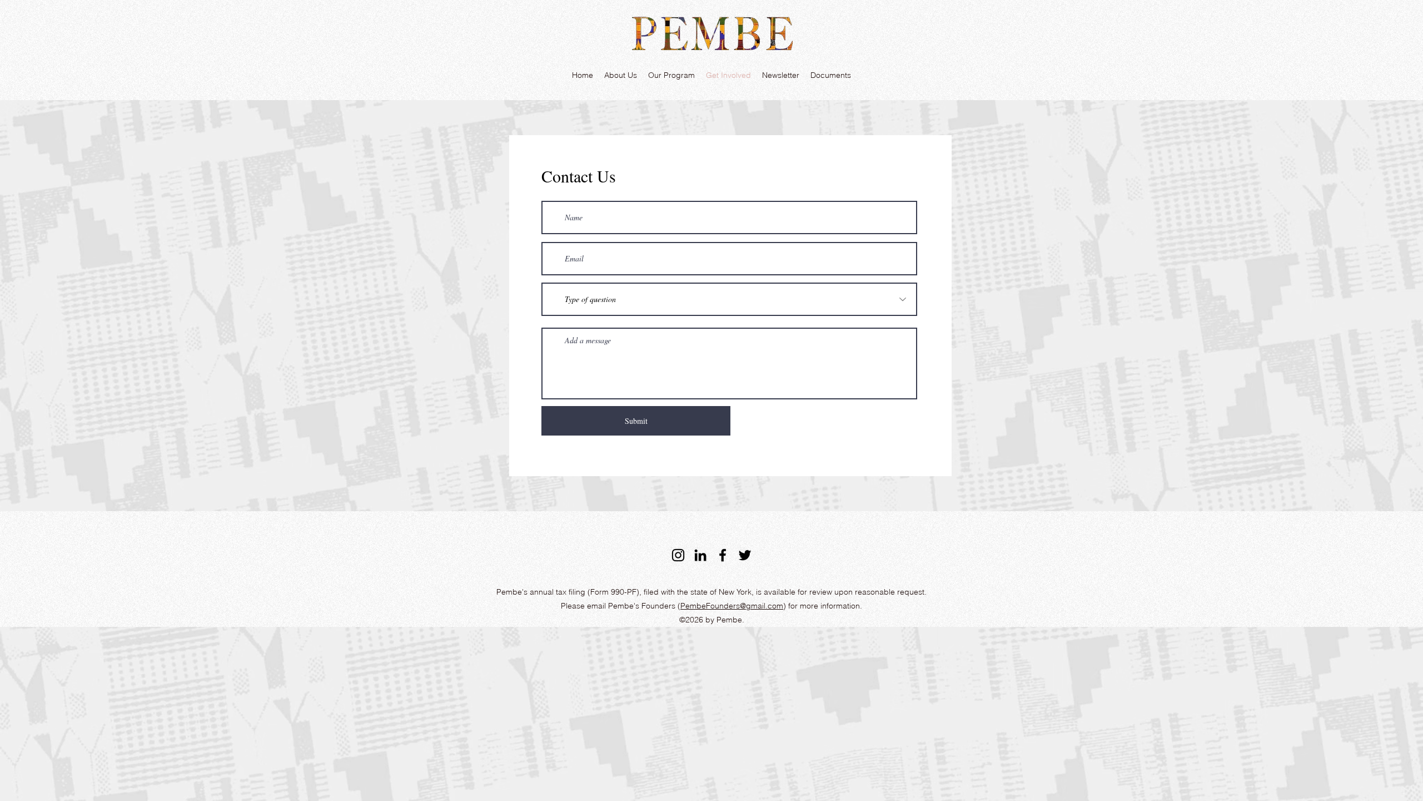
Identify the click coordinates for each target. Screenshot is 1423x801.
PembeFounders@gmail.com (731, 606)
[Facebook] (722, 555)
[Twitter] (745, 555)
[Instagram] (678, 555)
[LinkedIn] (700, 555)
